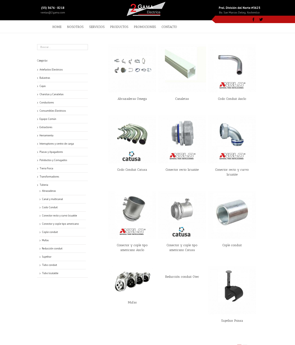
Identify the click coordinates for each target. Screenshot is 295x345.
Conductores (47, 102)
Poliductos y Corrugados (53, 160)
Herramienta (46, 135)
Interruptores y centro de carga (57, 143)
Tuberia (44, 185)
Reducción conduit (52, 248)
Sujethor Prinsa (232, 321)
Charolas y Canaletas (52, 94)
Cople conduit (232, 245)
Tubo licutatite (50, 273)
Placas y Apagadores (51, 152)
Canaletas (182, 99)
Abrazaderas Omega (132, 99)
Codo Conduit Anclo (232, 99)
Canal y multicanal (52, 199)
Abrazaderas (49, 191)
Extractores (46, 127)
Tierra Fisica (46, 168)
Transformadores (49, 176)
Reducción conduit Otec (182, 277)
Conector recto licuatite (182, 169)
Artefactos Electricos (51, 69)
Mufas (132, 302)
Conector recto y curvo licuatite (59, 215)
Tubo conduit (49, 265)
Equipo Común (48, 119)
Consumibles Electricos (53, 110)
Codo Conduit (50, 207)
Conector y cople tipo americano (60, 224)
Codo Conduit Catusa (132, 169)
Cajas (43, 86)
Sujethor (46, 256)
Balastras (45, 78)
